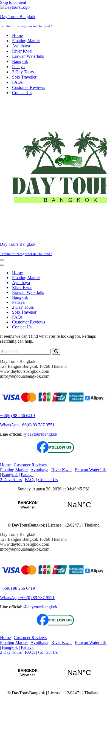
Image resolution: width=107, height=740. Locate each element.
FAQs (17, 82)
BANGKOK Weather (53, 505)
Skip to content (13, 2)
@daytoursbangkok (40, 434)
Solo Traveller (24, 77)
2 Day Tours (23, 72)
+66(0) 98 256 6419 (17, 415)
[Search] (56, 351)
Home (17, 35)
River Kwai (22, 51)
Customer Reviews (28, 87)
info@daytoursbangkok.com (24, 376)
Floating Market (26, 40)
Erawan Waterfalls (28, 56)
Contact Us (22, 92)
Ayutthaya (21, 46)
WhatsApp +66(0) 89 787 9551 (27, 425)
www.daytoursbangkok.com (24, 371)
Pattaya (18, 66)
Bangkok (20, 61)
